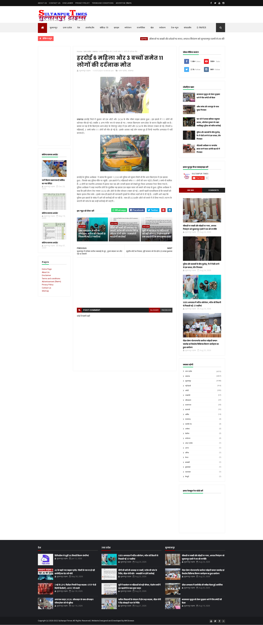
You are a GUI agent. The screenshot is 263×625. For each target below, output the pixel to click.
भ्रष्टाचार (188, 472)
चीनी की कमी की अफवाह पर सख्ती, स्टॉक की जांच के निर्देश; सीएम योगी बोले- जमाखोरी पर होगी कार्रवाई (124, 232)
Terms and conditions (103, 3)
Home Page (47, 269)
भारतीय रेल (188, 424)
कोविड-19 (104, 27)
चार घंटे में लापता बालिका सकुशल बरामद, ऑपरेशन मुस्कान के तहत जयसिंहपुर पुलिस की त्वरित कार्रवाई (209, 122)
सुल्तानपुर (53, 27)
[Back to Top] (223, 621)
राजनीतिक (141, 27)
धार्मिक (187, 414)
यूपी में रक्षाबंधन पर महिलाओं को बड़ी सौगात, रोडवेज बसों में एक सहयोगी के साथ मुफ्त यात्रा (156, 233)
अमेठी (187, 391)
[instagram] (223, 3)
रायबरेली (187, 395)
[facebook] (211, 3)
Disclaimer (68, 3)
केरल (186, 457)
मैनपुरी (187, 477)
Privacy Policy (82, 3)
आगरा (187, 448)
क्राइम (116, 27)
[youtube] (219, 3)
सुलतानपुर (128, 38)
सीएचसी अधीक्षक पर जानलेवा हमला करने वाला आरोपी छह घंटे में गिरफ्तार (208, 148)
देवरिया (187, 433)
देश (78, 27)
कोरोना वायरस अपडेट (50, 213)
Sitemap (45, 291)
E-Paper (201, 27)
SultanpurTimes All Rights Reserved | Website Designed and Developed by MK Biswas (96, 621)
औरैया (187, 453)
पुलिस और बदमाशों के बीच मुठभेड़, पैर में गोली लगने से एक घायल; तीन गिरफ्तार (209, 135)
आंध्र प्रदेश (189, 443)
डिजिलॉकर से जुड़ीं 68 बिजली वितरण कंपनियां (72, 555)
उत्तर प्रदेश (67, 27)
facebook (166, 310)
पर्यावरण (162, 27)
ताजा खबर (190, 190)
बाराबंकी (187, 462)
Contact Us (54, 3)
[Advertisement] (54, 95)
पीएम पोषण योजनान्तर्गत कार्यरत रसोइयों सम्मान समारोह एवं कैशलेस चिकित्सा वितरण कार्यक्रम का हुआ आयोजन (201, 344)
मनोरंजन (128, 27)
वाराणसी (187, 410)
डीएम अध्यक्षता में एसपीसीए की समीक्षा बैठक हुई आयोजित (202, 584)
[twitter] (215, 3)
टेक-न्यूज (174, 27)
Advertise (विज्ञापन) (124, 3)
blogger (154, 310)
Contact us (46, 288)
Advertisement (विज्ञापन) (51, 282)
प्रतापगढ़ (188, 419)
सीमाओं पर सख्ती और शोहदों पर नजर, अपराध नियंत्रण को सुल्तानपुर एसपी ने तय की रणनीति (175, 38)
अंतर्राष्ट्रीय (89, 27)
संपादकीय (187, 27)
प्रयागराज (188, 405)
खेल (152, 27)
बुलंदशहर (188, 467)
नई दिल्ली (188, 386)
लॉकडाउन (188, 400)
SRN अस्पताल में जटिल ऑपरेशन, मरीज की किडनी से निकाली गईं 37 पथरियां (91, 233)
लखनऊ (130, 70)
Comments (213, 190)
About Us (42, 3)
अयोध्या (187, 429)
